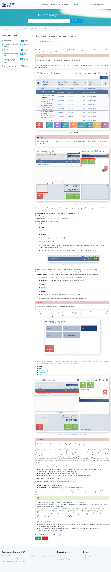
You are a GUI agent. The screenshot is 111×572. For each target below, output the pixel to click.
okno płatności (72, 490)
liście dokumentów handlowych (69, 65)
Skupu (41, 374)
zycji (45, 466)
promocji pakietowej (57, 457)
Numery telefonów (91, 556)
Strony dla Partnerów (65, 560)
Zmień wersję (64, 5)
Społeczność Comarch (99, 5)
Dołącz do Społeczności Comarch (14, 561)
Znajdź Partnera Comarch (93, 558)
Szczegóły (40, 466)
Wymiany (42, 372)
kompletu (54, 449)
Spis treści (62, 556)
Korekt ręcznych (44, 370)
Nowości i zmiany (48, 5)
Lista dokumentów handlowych (10, 67)
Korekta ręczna (9, 50)
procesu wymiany (63, 487)
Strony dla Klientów (65, 558)
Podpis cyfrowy (9, 40)
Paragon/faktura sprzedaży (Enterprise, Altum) (11, 60)
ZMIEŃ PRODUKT (79, 5)
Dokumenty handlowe (46, 41)
